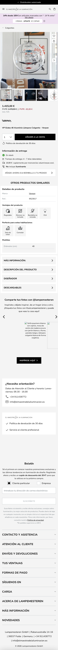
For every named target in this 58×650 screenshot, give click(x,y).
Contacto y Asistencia (19, 534)
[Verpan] (19, 121)
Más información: (15, 260)
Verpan (32, 193)
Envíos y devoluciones (20, 553)
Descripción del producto (20, 269)
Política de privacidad (35, 520)
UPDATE (27, 21)
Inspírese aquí (27, 360)
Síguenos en (11, 582)
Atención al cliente (17, 544)
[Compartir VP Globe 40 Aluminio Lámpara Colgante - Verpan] (54, 41)
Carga (7, 591)
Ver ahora (29, 17)
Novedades (11, 620)
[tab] (29, 534)
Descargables (12, 287)
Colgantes (9, 28)
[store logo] (20, 9)
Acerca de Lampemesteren (22, 601)
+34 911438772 (18, 396)
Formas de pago (14, 572)
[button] (6, 95)
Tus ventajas (12, 563)
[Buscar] (50, 9)
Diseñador (10, 278)
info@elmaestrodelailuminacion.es (27, 401)
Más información (15, 610)
